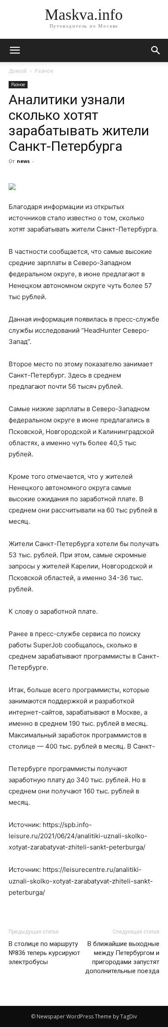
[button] (156, 50)
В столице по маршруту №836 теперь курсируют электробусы (44, 953)
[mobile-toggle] (14, 50)
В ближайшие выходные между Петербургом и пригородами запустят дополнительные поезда (122, 957)
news (23, 161)
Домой (18, 71)
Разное (44, 71)
